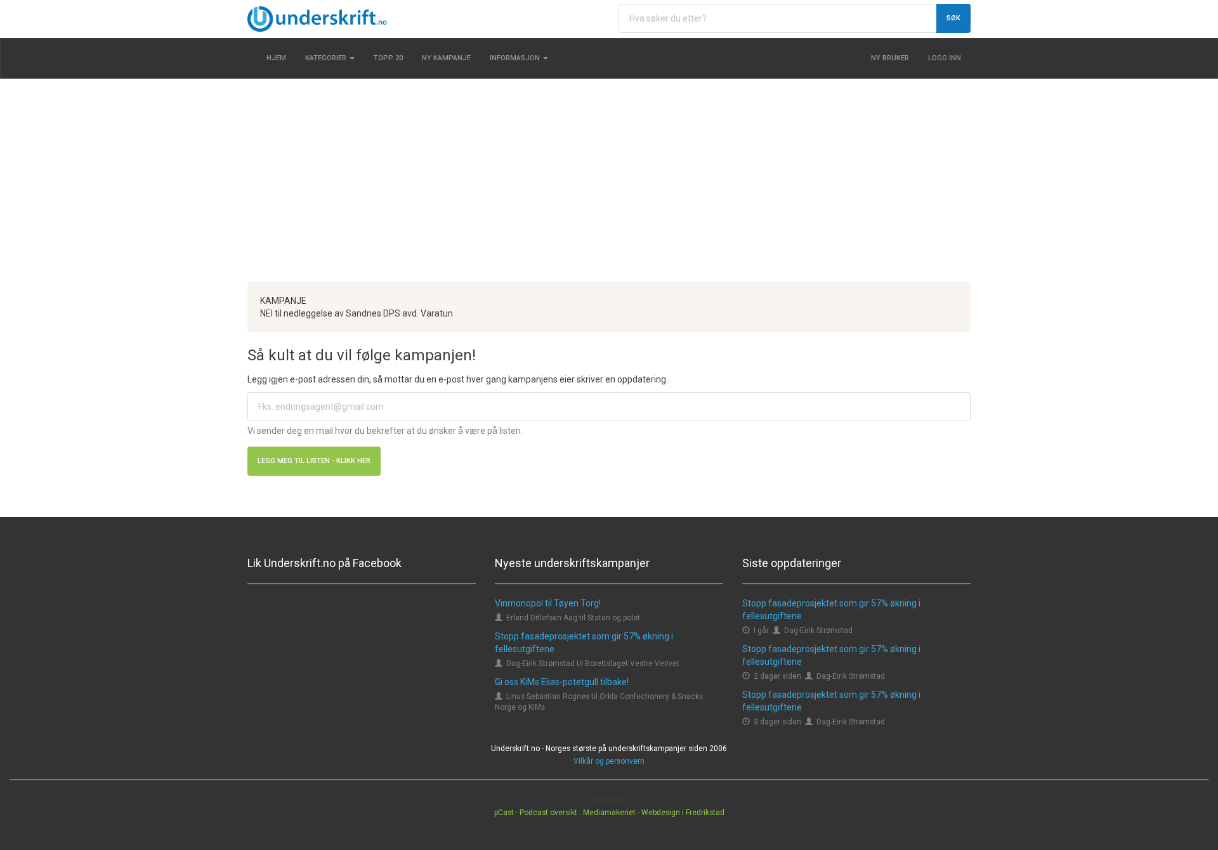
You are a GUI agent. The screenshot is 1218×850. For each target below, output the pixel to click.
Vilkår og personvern (609, 761)
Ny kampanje (446, 58)
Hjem (276, 58)
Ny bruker (890, 58)
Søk (953, 18)
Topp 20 (388, 58)
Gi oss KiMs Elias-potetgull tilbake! (562, 682)
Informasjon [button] (516, 58)
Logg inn (944, 58)
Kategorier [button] (326, 58)
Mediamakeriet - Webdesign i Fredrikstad (653, 812)
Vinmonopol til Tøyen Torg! (548, 603)
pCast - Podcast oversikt (535, 812)
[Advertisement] (609, 180)
